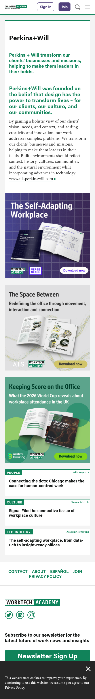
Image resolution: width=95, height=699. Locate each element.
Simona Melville (80, 502)
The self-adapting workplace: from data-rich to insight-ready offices (46, 542)
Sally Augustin (80, 472)
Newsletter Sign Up (47, 655)
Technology (19, 532)
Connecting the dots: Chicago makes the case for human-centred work (46, 483)
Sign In (45, 6)
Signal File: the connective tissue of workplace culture (41, 513)
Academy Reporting (77, 532)
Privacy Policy (14, 687)
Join (64, 6)
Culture (14, 502)
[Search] (77, 7)
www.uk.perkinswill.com (31, 179)
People (13, 472)
